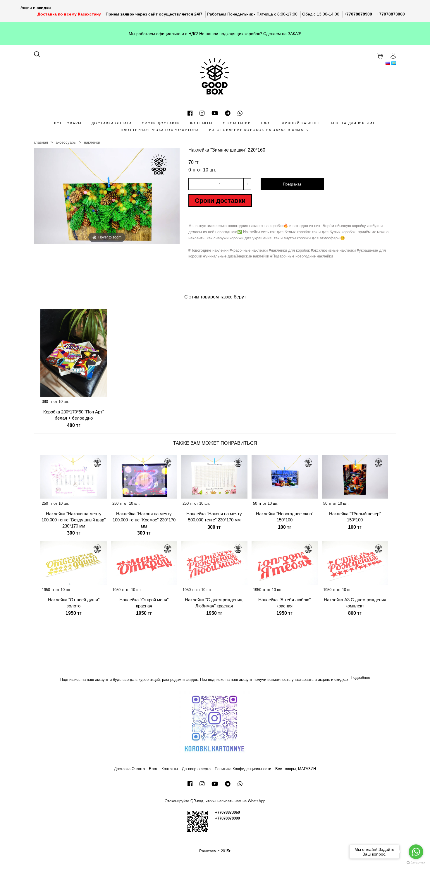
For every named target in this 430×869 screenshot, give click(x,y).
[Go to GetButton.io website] (416, 863)
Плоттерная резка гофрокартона (160, 130)
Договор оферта (196, 769)
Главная (41, 142)
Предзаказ (292, 184)
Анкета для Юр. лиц (353, 123)
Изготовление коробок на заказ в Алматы (259, 130)
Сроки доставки (161, 123)
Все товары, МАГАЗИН (295, 769)
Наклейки (92, 142)
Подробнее (360, 677)
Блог (266, 123)
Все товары (68, 123)
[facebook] (190, 113)
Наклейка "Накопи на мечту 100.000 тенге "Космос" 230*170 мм (144, 519)
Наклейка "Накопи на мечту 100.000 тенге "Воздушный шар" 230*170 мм (74, 519)
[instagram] (201, 113)
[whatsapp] (240, 113)
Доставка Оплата (112, 123)
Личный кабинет (301, 123)
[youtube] (214, 113)
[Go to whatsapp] (416, 851)
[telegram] (228, 113)
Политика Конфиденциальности (243, 769)
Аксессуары (66, 142)
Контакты (201, 123)
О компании (237, 123)
